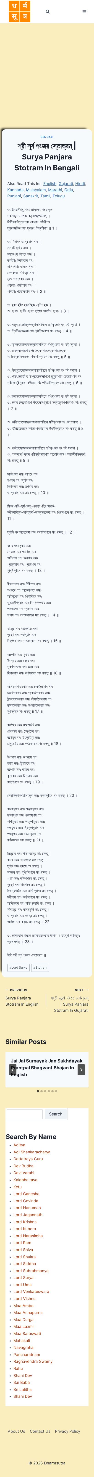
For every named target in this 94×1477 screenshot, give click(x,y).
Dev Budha (23, 1166)
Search (56, 1114)
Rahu (18, 1368)
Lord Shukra (24, 1257)
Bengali (47, 137)
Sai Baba (21, 1382)
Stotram (40, 967)
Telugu (58, 196)
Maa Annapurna (28, 1312)
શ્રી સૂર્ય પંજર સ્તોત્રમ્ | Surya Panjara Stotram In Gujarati (70, 1000)
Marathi (55, 190)
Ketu (17, 1187)
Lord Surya (18, 967)
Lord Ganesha (26, 1194)
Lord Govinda (25, 1201)
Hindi (80, 183)
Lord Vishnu (24, 1298)
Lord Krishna (25, 1222)
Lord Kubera (24, 1228)
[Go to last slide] (12, 1069)
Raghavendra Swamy (32, 1361)
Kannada (15, 190)
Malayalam (36, 190)
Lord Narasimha (28, 1236)
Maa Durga (23, 1319)
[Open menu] (84, 11)
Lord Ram (22, 1242)
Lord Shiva (23, 1249)
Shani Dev (22, 1375)
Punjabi (14, 196)
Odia (68, 190)
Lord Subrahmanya (31, 1270)
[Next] (81, 1069)
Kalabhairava (25, 1180)
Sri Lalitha (22, 1389)
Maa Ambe (23, 1305)
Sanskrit (30, 196)
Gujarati (66, 183)
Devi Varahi (23, 1173)
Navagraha (23, 1347)
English (49, 183)
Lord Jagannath (27, 1215)
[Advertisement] (47, 73)
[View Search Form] (47, 12)
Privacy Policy (67, 1431)
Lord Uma (22, 1284)
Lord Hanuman (27, 1207)
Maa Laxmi (23, 1326)
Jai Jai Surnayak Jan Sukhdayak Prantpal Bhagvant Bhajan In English (47, 1067)
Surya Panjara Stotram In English (22, 997)
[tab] (38, 1091)
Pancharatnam (26, 1354)
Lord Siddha (24, 1263)
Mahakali (21, 1340)
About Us (16, 1431)
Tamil (45, 196)
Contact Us (40, 1431)
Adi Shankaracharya (31, 1152)
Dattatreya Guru (28, 1159)
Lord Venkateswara (31, 1291)
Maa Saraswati (27, 1333)
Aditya (19, 1145)
